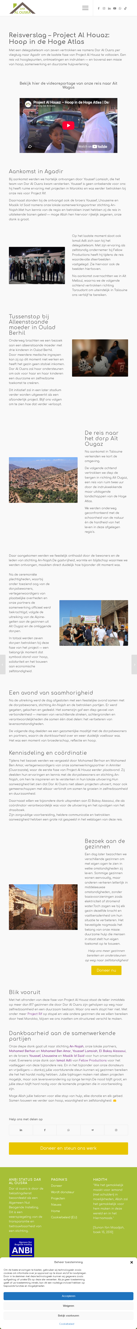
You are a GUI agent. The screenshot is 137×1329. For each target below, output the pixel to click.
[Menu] (83, 8)
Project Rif (34, 1014)
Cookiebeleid (66, 1324)
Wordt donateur (62, 1192)
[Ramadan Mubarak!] (134, 664)
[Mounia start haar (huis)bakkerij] (3, 664)
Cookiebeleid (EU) (64, 1217)
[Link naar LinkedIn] (109, 8)
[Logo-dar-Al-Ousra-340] (22, 8)
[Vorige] (17, 480)
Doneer (56, 1185)
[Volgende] (69, 480)
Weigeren (68, 1305)
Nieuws (56, 1204)
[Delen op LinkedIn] (21, 1130)
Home (55, 1211)
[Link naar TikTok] (125, 8)
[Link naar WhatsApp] (120, 8)
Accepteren (68, 1295)
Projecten (58, 1198)
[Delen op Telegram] (92, 1130)
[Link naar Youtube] (114, 8)
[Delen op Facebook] (45, 1130)
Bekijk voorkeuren (68, 1315)
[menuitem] (83, 8)
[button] (131, 1262)
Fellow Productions (93, 1060)
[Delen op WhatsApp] (68, 1130)
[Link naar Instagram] (104, 8)
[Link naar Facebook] (98, 8)
